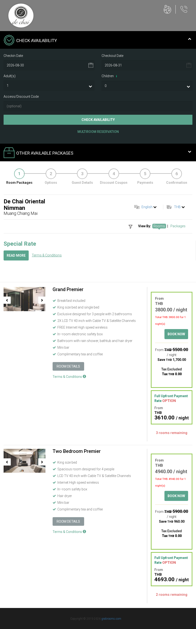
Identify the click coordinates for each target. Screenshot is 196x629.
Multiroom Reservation (98, 132)
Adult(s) (10, 76)
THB (177, 207)
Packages (177, 226)
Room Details (68, 366)
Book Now (176, 334)
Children (109, 76)
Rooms (159, 226)
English (147, 207)
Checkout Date (112, 56)
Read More (16, 255)
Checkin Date (13, 56)
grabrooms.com (111, 618)
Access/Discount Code (21, 96)
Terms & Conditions (47, 255)
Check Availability (98, 120)
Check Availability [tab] (36, 40)
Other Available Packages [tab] (44, 153)
